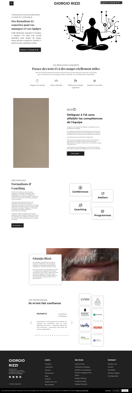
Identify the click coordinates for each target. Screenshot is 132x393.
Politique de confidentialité (82, 390)
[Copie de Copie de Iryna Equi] (54, 335)
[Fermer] (130, 390)
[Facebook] (10, 377)
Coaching (80, 209)
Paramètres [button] (108, 390)
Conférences (80, 191)
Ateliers (103, 197)
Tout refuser (116, 390)
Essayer (20, 373)
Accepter (125, 390)
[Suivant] (71, 322)
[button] (11, 3)
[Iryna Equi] (37, 335)
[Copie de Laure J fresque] (56, 335)
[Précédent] (31, 322)
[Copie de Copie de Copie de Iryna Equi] (50, 335)
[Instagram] (13, 377)
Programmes (102, 215)
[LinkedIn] (17, 377)
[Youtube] (20, 377)
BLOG (70, 109)
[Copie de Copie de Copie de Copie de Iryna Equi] (58, 335)
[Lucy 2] (52, 335)
